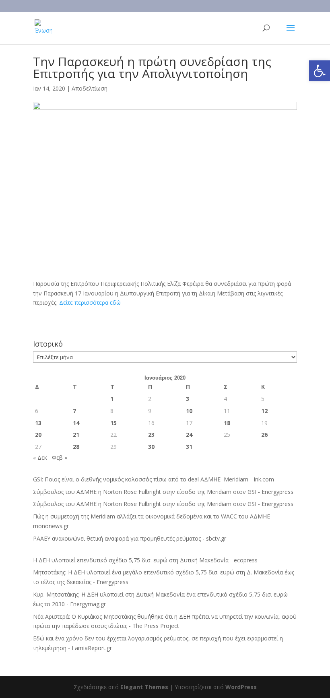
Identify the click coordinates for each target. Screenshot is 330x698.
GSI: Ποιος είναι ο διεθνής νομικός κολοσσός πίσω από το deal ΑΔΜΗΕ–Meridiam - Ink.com (153, 479)
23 (151, 434)
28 (76, 446)
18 (227, 423)
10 (189, 411)
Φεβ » (59, 457)
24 (189, 434)
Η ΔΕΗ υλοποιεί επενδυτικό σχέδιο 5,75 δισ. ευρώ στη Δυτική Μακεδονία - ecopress (145, 560)
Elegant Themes (144, 687)
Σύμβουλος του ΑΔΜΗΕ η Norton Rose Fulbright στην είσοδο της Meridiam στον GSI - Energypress (163, 492)
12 (264, 411)
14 (76, 423)
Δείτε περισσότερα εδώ (90, 302)
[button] (319, 70)
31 (189, 446)
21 (76, 434)
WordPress (241, 687)
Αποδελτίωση (89, 88)
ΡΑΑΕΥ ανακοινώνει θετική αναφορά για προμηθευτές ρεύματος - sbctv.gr (129, 538)
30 (151, 446)
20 (38, 434)
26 (264, 434)
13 (38, 423)
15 (113, 423)
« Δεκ (40, 457)
